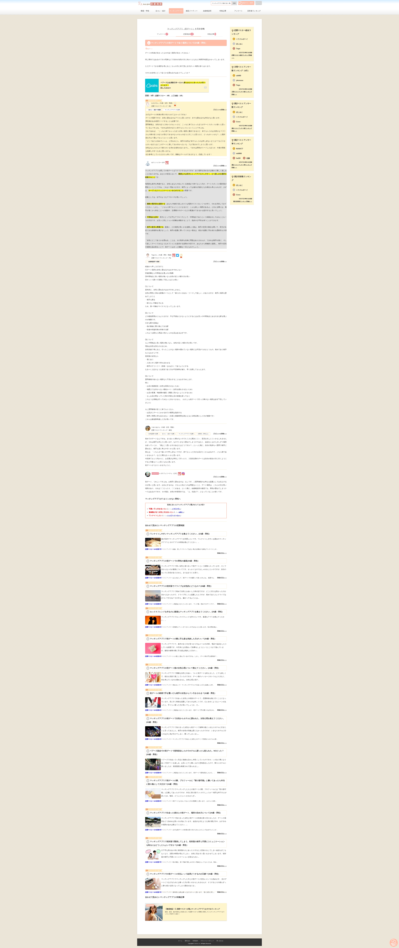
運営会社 (187, 941)
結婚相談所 (207, 11)
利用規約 (195, 941)
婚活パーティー (192, 11)
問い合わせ (220, 941)
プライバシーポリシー (207, 941)
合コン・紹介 (161, 11)
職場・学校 (145, 11)
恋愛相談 (188, 34)
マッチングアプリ (176, 11)
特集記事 (223, 11)
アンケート (238, 11)
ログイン (259, 3)
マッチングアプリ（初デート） (181, 29)
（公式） (165, 473)
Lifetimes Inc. (197, 943)
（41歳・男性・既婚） (161, 255)
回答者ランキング (254, 11)
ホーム (180, 941)
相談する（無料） (248, 3)
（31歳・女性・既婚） (162, 103)
